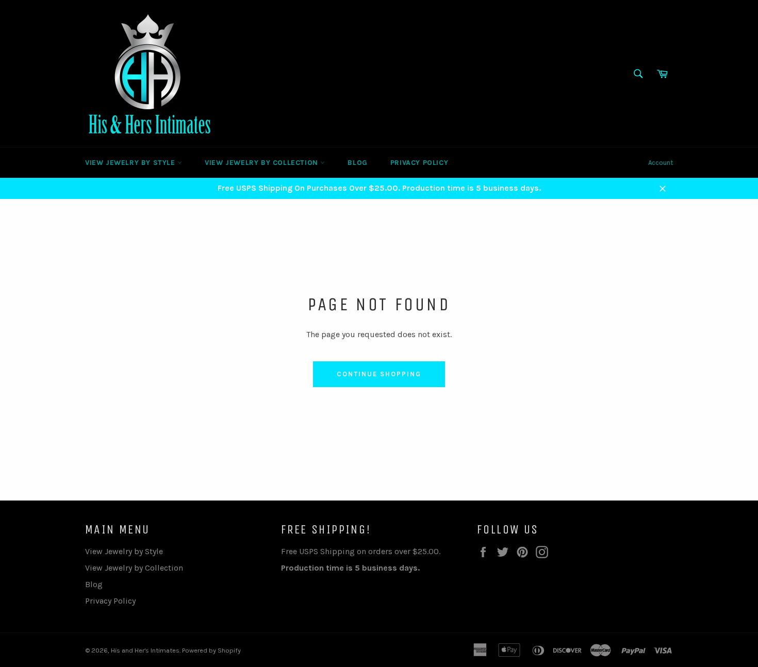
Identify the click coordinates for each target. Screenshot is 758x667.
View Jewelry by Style (131, 162)
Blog (357, 162)
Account (660, 162)
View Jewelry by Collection (262, 162)
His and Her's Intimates (145, 650)
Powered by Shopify (211, 650)
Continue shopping (379, 374)
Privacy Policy (419, 162)
